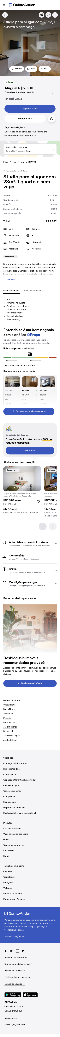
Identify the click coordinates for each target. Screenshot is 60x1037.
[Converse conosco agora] (52, 119)
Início (6, 162)
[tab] (11, 291)
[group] (22, 491)
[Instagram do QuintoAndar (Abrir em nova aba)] (11, 951)
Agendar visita (30, 109)
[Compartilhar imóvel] (41, 15)
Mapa (46, 69)
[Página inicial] (22, 5)
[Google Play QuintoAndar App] (12, 994)
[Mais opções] (55, 15)
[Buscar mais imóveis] (5, 15)
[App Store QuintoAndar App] (30, 994)
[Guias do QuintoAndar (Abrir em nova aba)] (17, 951)
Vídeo (33, 69)
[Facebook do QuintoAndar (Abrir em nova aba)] (6, 951)
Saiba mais (30, 451)
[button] (30, 543)
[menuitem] (8, 162)
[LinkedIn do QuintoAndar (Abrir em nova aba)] (23, 951)
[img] (22, 478)
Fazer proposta (25, 119)
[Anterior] (43, 526)
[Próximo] (53, 526)
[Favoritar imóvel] (48, 15)
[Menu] (4, 5)
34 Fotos (18, 69)
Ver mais (11, 280)
